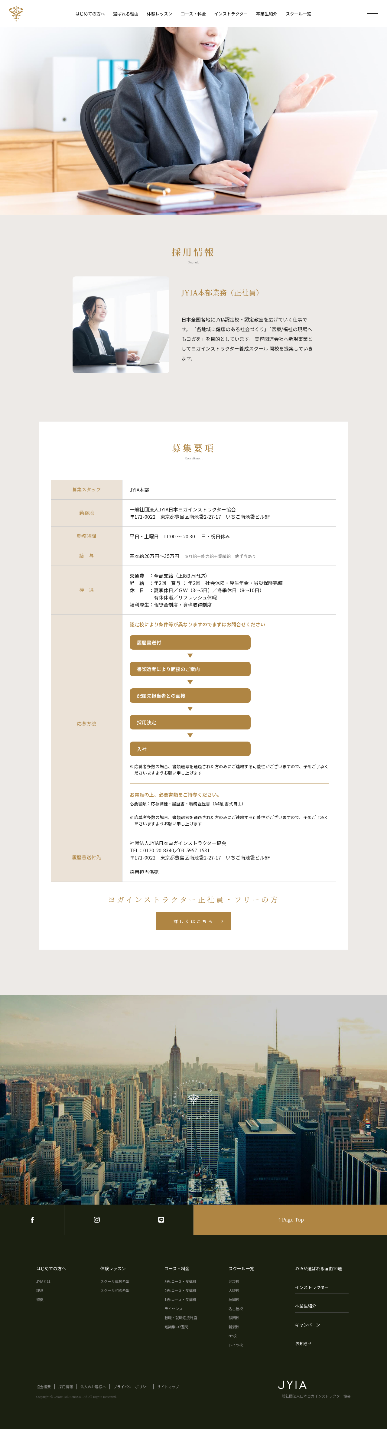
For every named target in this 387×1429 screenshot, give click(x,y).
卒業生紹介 (266, 14)
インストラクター (231, 14)
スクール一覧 (298, 14)
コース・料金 (193, 14)
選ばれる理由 (125, 14)
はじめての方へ (90, 14)
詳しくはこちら (194, 921)
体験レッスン (159, 14)
